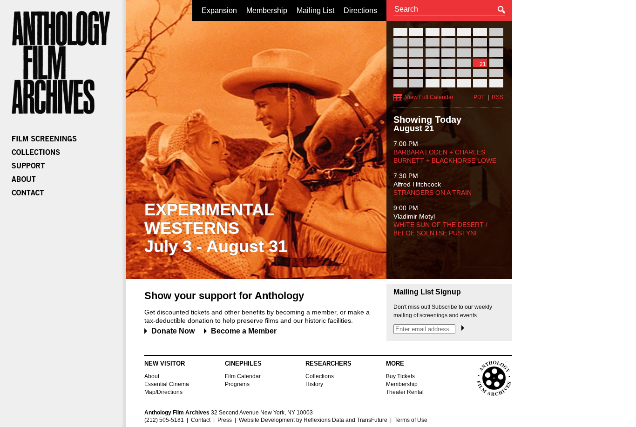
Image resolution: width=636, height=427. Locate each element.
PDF (479, 97)
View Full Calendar (429, 97)
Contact (200, 420)
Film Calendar (243, 376)
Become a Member (244, 331)
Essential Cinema (166, 384)
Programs (237, 384)
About (151, 376)
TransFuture (372, 420)
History (314, 384)
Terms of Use (410, 420)
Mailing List (315, 10)
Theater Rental (405, 392)
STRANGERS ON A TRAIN (432, 192)
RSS (497, 97)
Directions (360, 10)
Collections (319, 376)
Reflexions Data (324, 420)
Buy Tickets (400, 376)
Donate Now (173, 331)
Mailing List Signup (427, 292)
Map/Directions (163, 392)
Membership (266, 10)
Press (224, 420)
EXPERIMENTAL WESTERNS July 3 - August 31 (215, 228)
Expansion (219, 10)
